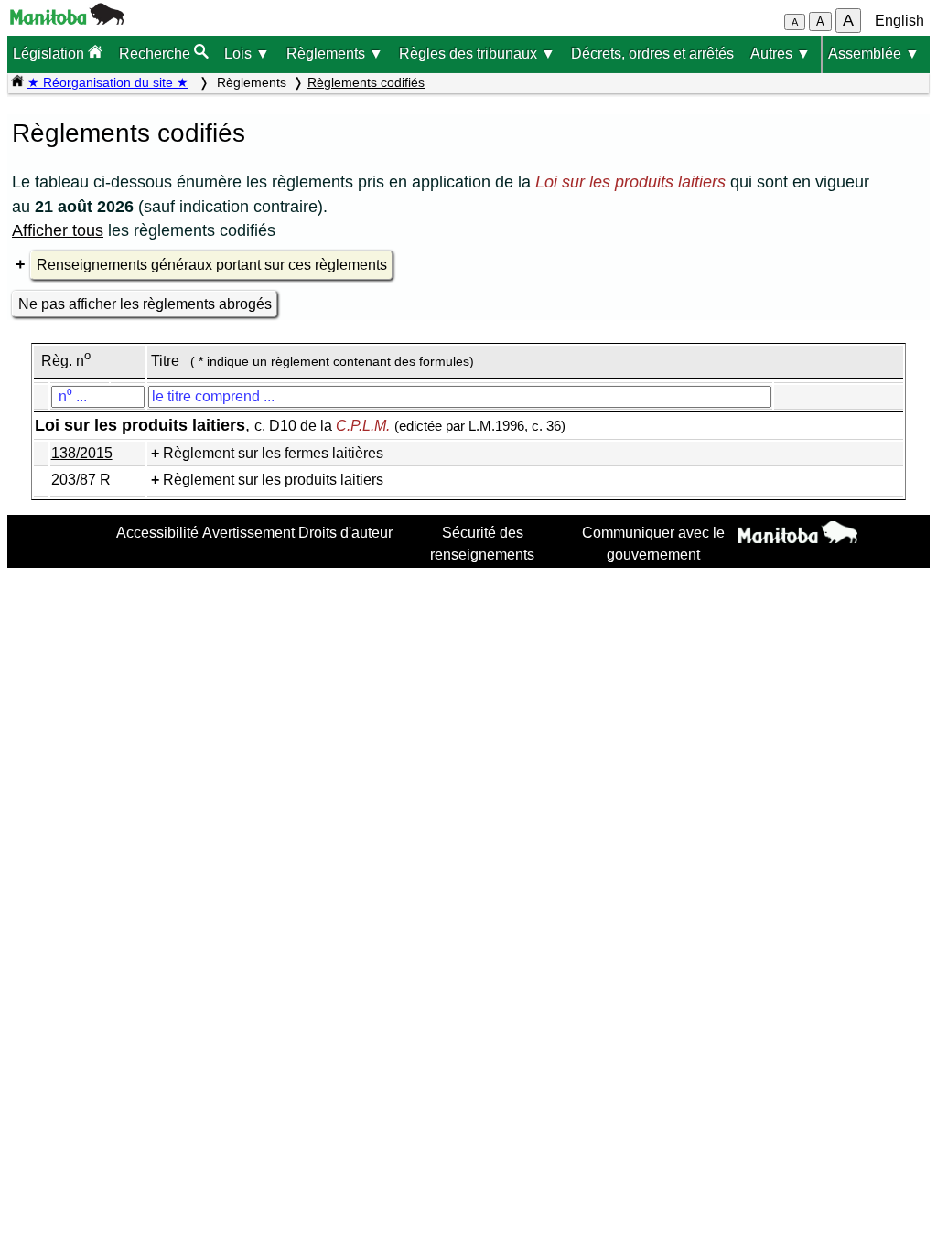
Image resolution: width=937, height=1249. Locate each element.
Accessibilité (157, 532)
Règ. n (66, 360)
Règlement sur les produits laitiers (273, 479)
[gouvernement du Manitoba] (67, 19)
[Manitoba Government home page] (798, 534)
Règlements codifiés (366, 82)
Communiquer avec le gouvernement (653, 543)
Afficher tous (57, 230)
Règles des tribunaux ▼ (477, 53)
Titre (165, 360)
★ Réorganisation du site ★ (107, 82)
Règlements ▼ (334, 53)
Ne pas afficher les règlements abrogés (145, 304)
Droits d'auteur (345, 532)
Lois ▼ (247, 53)
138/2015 (82, 453)
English (899, 20)
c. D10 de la (322, 425)
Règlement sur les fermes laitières (273, 453)
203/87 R (81, 479)
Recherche (156, 53)
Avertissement (248, 532)
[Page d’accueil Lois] (17, 82)
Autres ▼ (780, 53)
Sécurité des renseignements (482, 543)
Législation (50, 53)
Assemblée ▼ (874, 53)
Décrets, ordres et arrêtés (652, 53)
